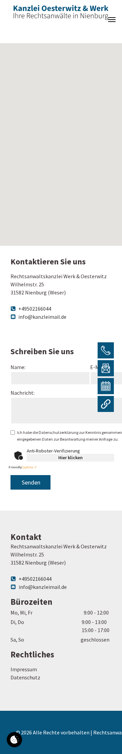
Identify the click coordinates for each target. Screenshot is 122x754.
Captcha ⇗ (22, 467)
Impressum (24, 669)
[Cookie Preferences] (14, 739)
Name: (18, 367)
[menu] (112, 19)
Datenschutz (25, 677)
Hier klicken (70, 457)
